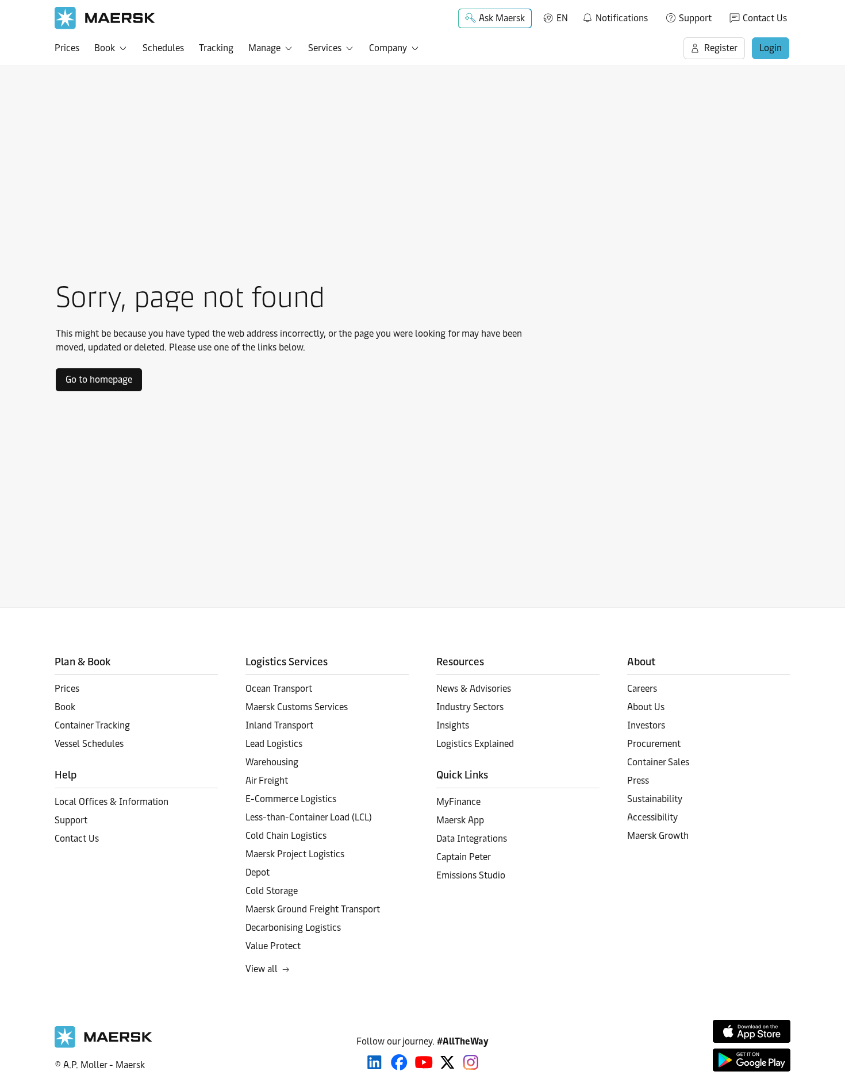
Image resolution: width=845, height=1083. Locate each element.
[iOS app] (751, 1031)
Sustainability (654, 798)
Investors (646, 725)
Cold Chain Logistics (286, 835)
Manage (264, 48)
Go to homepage (99, 379)
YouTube (423, 1062)
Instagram (471, 1062)
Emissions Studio (470, 875)
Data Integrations (471, 838)
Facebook (399, 1062)
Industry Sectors (470, 707)
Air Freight (266, 780)
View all (261, 968)
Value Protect (273, 946)
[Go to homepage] (105, 18)
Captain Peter (463, 856)
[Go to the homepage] (103, 1044)
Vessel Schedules (89, 743)
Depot (257, 872)
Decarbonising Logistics (293, 927)
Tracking (216, 48)
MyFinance (458, 801)
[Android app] (751, 1060)
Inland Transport (279, 725)
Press (638, 780)
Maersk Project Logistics (294, 854)
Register (721, 48)
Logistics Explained (475, 743)
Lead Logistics (273, 743)
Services (324, 48)
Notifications (615, 16)
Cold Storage (271, 890)
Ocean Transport (278, 688)
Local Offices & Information (111, 801)
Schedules (163, 48)
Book (104, 48)
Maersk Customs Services (296, 707)
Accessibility (652, 817)
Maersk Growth (658, 835)
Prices (67, 48)
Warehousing (271, 762)
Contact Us (765, 18)
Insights (452, 725)
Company (388, 48)
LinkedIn (374, 1062)
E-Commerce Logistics (290, 798)
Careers (642, 688)
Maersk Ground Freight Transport (312, 909)
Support (695, 18)
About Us (646, 707)
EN (562, 18)
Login (770, 48)
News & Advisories (473, 688)
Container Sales (658, 762)
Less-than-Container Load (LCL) (308, 817)
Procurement (654, 743)
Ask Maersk (502, 18)
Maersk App (460, 820)
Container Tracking (92, 725)
